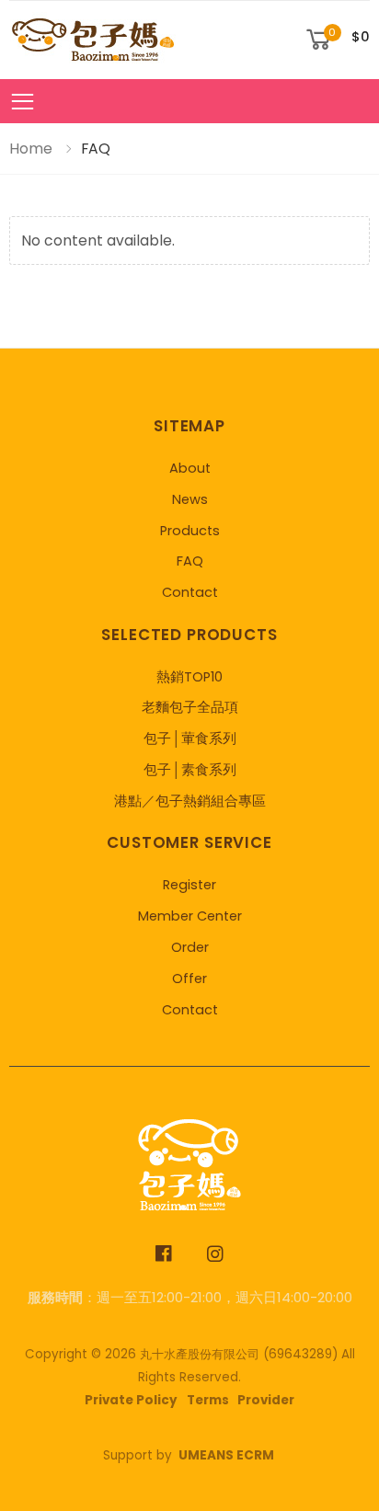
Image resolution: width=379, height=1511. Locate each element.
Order (190, 947)
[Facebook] (164, 1254)
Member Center (190, 916)
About (190, 468)
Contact (190, 592)
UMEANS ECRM (226, 1455)
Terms (208, 1400)
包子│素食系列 (190, 770)
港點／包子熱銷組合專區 (190, 801)
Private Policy (131, 1400)
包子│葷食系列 (190, 738)
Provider (265, 1400)
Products (190, 530)
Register (189, 885)
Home (30, 148)
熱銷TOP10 (189, 677)
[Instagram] (215, 1254)
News (190, 499)
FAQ (190, 561)
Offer (189, 978)
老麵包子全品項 (190, 707)
